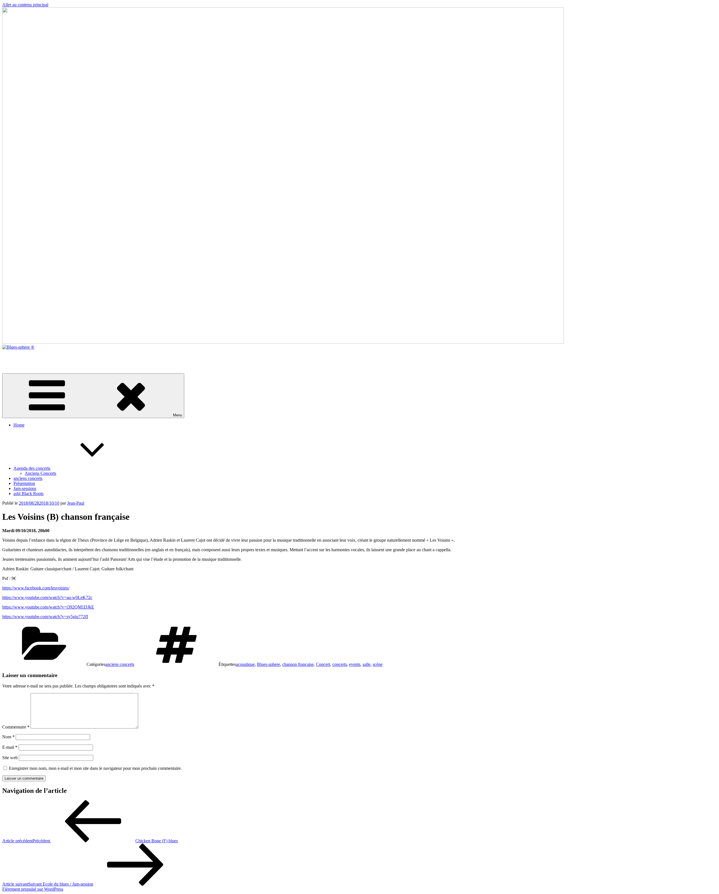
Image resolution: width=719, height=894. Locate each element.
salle (366, 664)
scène (378, 664)
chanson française (298, 664)
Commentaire (15, 727)
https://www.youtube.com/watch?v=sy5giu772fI (45, 616)
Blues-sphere (268, 664)
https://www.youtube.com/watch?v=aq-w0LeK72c (47, 597)
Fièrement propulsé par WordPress (32, 889)
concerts (339, 664)
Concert (323, 664)
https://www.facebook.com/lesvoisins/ (35, 588)
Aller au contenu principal (25, 4)
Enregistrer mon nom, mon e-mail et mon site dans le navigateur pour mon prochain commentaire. (95, 768)
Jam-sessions (24, 488)
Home (18, 425)
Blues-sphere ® (16, 356)
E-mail (9, 747)
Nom (8, 736)
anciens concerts (27, 478)
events (354, 664)
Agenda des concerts (31, 468)
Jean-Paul (75, 503)
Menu (177, 415)
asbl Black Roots (28, 493)
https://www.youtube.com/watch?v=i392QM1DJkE (48, 607)
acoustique (245, 664)
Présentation (24, 483)
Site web (10, 757)
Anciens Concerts (40, 473)
